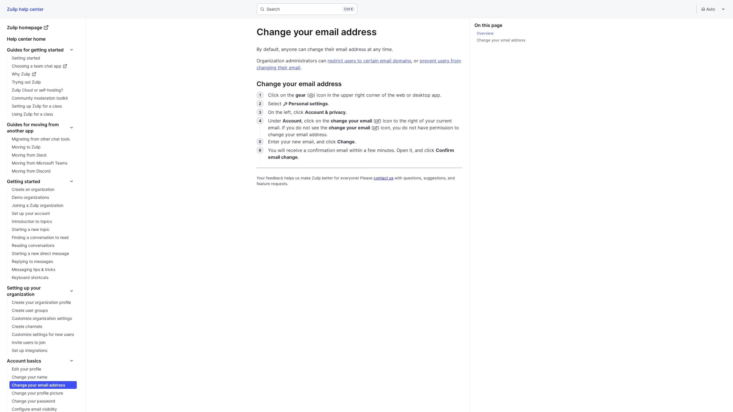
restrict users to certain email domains (369, 61)
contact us (383, 178)
